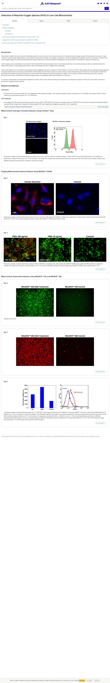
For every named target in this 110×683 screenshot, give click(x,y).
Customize (89, 680)
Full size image (99, 164)
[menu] (2, 3)
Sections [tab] (14, 20)
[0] (104, 3)
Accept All (82, 680)
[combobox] (53, 8)
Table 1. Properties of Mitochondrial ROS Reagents (56, 106)
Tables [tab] (68, 20)
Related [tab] (95, 20)
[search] (107, 8)
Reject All (97, 680)
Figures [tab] (41, 20)
